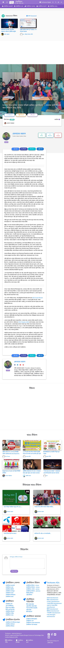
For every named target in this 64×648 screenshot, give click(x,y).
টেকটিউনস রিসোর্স (10, 611)
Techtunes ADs (53, 582)
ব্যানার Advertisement (52, 598)
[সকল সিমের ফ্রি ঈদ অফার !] (16, 524)
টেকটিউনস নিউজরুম (10, 595)
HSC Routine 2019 (23, 322)
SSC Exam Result (37, 298)
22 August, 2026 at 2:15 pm (16, 556)
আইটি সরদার (28, 475)
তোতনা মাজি (28, 456)
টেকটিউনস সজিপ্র (10, 613)
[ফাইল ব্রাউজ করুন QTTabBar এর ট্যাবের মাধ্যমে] (28, 23)
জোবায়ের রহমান (19, 133)
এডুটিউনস (12, 119)
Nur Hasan (7, 456)
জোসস (40, 149)
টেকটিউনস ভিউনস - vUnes (32, 587)
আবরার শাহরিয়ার (8, 475)
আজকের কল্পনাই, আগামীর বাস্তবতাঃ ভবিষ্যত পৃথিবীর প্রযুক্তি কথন (8, 31)
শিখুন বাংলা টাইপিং (10, 607)
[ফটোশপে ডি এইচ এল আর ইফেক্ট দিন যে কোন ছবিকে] (46, 524)
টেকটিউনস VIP (30, 621)
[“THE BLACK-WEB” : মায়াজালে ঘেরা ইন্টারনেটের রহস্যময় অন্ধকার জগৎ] (52, 464)
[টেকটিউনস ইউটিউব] (48, 637)
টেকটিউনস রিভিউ (10, 589)
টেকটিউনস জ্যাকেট (10, 585)
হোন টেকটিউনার (9, 606)
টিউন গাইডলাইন (30, 604)
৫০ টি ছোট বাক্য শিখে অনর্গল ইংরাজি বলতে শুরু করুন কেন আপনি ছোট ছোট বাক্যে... (32, 453)
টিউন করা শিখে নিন (10, 609)
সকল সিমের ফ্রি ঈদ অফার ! (10, 533)
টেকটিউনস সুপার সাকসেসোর (33, 622)
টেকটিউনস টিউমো (10, 626)
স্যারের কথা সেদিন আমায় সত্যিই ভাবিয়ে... (44, 507)
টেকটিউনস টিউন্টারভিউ (31, 619)
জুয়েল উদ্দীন (48, 456)
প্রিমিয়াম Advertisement (53, 611)
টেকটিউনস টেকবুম (10, 591)
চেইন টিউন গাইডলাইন (31, 606)
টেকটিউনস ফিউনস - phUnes (33, 591)
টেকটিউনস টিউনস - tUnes (32, 585)
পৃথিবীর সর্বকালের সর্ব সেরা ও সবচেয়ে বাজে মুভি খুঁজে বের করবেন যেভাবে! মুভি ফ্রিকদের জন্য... (32, 473)
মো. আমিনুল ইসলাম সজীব (28, 34)
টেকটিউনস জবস (9, 596)
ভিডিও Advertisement (52, 599)
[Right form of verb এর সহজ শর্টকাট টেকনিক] (11, 464)
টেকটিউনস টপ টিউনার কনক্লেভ (13, 622)
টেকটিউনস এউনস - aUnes (32, 589)
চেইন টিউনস (29, 595)
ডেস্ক (19, 6)
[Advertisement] (32, 52)
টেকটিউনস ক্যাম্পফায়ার (31, 624)
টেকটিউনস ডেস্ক (9, 587)
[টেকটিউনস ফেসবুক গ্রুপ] (51, 635)
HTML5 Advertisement (53, 601)
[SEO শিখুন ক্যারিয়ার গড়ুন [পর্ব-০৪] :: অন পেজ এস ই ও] (16, 497)
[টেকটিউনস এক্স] (55, 635)
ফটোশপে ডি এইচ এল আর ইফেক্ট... (42, 533)
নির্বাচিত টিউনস (29, 593)
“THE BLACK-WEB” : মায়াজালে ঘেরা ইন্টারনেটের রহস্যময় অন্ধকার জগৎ (51, 473)
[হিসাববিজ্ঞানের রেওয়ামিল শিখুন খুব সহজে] (52, 445)
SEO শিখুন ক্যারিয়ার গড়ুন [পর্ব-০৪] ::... (13, 507)
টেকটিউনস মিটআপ (10, 624)
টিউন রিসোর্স (29, 611)
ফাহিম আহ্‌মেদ (6, 34)
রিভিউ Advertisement (52, 609)
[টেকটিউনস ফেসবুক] (48, 635)
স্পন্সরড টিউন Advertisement (54, 603)
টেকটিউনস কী (9, 604)
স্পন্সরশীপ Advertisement (53, 613)
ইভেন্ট (42, 6)
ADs (53, 6)
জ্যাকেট (8, 6)
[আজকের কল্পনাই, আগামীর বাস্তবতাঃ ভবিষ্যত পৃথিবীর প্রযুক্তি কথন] (9, 23)
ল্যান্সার (30, 6)
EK (47, 475)
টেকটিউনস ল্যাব (9, 593)
